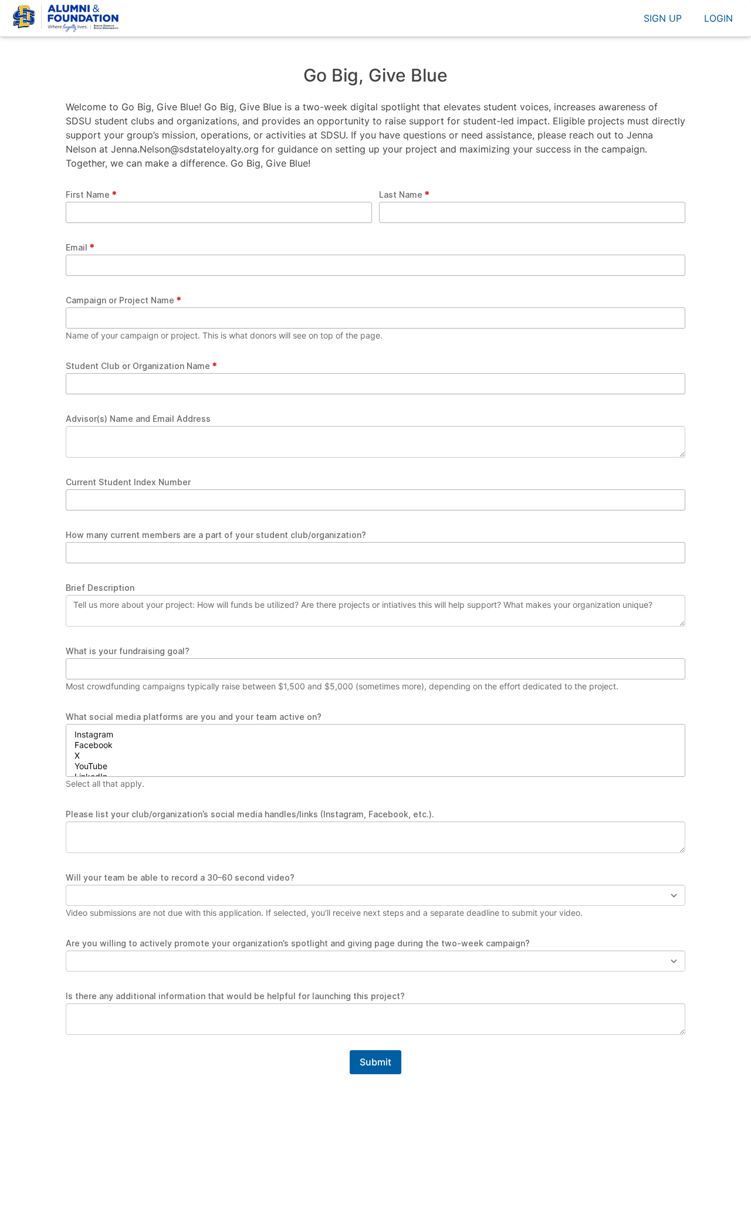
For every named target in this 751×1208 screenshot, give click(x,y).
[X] (375, 755)
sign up (663, 18)
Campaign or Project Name (120, 300)
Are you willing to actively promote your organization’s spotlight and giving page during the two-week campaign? (298, 943)
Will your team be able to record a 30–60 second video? (180, 877)
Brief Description (100, 588)
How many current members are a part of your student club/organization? (216, 535)
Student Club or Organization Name (138, 366)
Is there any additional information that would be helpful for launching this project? (235, 996)
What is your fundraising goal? (128, 651)
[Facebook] (375, 745)
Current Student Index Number (128, 482)
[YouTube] (375, 766)
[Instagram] (375, 734)
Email (76, 247)
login (718, 18)
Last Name (400, 194)
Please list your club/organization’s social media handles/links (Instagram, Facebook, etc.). (250, 814)
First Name (88, 194)
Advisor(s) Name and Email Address (138, 419)
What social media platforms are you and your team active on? (194, 717)
